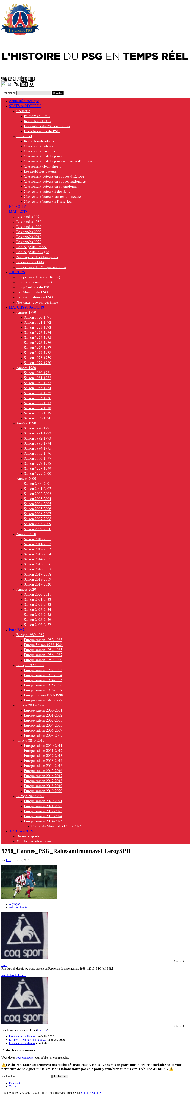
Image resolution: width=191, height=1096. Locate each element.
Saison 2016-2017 (37, 569)
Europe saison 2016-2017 (43, 775)
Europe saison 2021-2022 (43, 805)
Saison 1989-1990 (37, 417)
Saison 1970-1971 (37, 317)
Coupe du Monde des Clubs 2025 (56, 825)
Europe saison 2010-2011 (43, 745)
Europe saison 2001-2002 (43, 715)
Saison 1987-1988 (37, 407)
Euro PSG (16, 629)
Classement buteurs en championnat (51, 186)
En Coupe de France (31, 246)
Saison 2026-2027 (37, 624)
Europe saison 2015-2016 (43, 770)
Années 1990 (26, 423)
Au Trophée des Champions (37, 256)
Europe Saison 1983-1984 (43, 644)
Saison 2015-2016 (37, 564)
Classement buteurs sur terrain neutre (52, 196)
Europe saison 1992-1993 (43, 669)
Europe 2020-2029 (30, 795)
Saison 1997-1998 (37, 463)
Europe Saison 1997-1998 (43, 695)
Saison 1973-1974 (37, 332)
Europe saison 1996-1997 (43, 689)
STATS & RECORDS (25, 105)
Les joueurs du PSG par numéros (41, 266)
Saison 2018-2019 (37, 579)
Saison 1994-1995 (37, 448)
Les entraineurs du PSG (34, 281)
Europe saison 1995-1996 (43, 684)
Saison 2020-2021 (37, 594)
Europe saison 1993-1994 (43, 674)
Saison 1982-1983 (37, 382)
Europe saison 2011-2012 (43, 750)
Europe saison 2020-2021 (43, 800)
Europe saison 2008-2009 (43, 735)
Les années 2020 (28, 241)
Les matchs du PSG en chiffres (47, 125)
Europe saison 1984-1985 (43, 649)
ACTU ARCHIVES (23, 831)
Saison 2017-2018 (37, 574)
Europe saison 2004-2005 (43, 725)
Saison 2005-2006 (37, 508)
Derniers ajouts (28, 836)
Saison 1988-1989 (37, 412)
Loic (8, 860)
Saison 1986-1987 (37, 402)
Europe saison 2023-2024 (43, 815)
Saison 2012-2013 (37, 548)
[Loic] (24, 957)
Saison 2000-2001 (37, 483)
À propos (14, 904)
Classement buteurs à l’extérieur (48, 201)
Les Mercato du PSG (32, 292)
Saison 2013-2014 (37, 553)
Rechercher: (8, 92)
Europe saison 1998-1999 (43, 700)
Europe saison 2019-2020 (43, 790)
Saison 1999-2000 (37, 473)
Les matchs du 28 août (22, 1043)
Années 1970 (26, 312)
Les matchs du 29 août (22, 1036)
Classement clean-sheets (42, 166)
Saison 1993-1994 (37, 443)
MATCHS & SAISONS (26, 307)
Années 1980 (26, 367)
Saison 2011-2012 (37, 543)
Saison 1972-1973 (37, 327)
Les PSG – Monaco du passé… (27, 1039)
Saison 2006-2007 (37, 513)
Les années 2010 (28, 236)
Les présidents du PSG (33, 287)
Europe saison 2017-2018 (43, 780)
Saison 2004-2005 (37, 503)
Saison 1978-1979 (37, 357)
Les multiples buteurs (40, 171)
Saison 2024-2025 (37, 614)
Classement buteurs (39, 145)
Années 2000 (26, 478)
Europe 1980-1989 (30, 634)
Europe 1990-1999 (30, 664)
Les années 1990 (28, 226)
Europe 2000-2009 (30, 705)
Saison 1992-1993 (37, 438)
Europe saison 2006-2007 (43, 730)
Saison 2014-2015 (37, 559)
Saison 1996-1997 (37, 458)
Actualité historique (24, 100)
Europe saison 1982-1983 (43, 639)
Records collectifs (37, 120)
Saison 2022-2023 (37, 604)
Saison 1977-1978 (37, 352)
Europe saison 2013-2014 (43, 760)
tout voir (42, 1030)
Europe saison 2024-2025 (43, 820)
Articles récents (18, 907)
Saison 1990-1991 (37, 428)
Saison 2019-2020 (37, 584)
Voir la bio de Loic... (13, 975)
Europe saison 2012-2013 (43, 755)
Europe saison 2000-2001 (43, 710)
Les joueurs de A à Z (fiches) (38, 276)
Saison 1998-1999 (37, 468)
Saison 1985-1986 (37, 397)
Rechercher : (8, 1076)
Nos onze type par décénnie (37, 302)
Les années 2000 (28, 231)
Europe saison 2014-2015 (43, 765)
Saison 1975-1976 (37, 342)
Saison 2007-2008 (37, 518)
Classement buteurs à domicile (47, 191)
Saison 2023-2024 (37, 609)
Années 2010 (26, 533)
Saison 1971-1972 (37, 322)
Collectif (23, 110)
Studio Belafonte (91, 1092)
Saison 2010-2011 (37, 538)
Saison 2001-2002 (37, 488)
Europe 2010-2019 (30, 740)
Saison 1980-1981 (37, 372)
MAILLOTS (18, 211)
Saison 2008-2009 (37, 523)
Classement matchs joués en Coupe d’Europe (58, 161)
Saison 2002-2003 (37, 493)
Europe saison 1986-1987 (43, 654)
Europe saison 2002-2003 (43, 720)
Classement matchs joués (43, 156)
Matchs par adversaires (33, 841)
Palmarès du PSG (37, 115)
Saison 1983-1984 (37, 387)
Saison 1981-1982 (37, 377)
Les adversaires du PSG (42, 130)
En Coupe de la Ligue (32, 251)
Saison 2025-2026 (37, 619)
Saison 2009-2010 (37, 528)
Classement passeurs (39, 151)
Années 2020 (26, 589)
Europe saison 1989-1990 (43, 659)
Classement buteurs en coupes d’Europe (54, 176)
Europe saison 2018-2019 (43, 785)
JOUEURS (17, 271)
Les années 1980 (28, 221)
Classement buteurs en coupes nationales (55, 181)
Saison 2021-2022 (37, 599)
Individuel (24, 135)
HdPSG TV (17, 206)
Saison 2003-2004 (37, 498)
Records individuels (39, 140)
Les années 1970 (28, 216)
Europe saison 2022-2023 (43, 810)
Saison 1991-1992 (37, 433)
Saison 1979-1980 (37, 362)
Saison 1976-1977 (37, 347)
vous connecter (25, 1057)
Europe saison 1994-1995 (43, 679)
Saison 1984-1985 (37, 392)
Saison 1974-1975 (37, 337)
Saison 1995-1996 (37, 453)
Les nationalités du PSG (34, 297)
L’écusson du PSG (30, 261)
